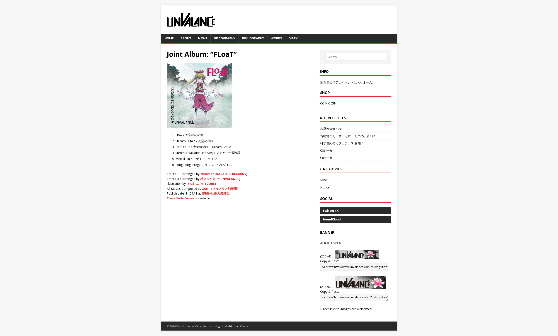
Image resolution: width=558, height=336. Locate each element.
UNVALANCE (229, 179)
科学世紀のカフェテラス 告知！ (342, 143)
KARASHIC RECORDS (231, 174)
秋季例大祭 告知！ (332, 129)
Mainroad (234, 326)
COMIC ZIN (328, 103)
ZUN (205, 188)
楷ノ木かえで (209, 179)
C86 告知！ (328, 150)
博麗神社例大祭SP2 (215, 193)
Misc (323, 180)
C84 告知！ (328, 158)
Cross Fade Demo (180, 198)
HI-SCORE (208, 183)
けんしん (193, 183)
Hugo (218, 326)
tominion (207, 174)
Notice (325, 187)
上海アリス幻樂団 (225, 188)
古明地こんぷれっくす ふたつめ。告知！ (348, 136)
